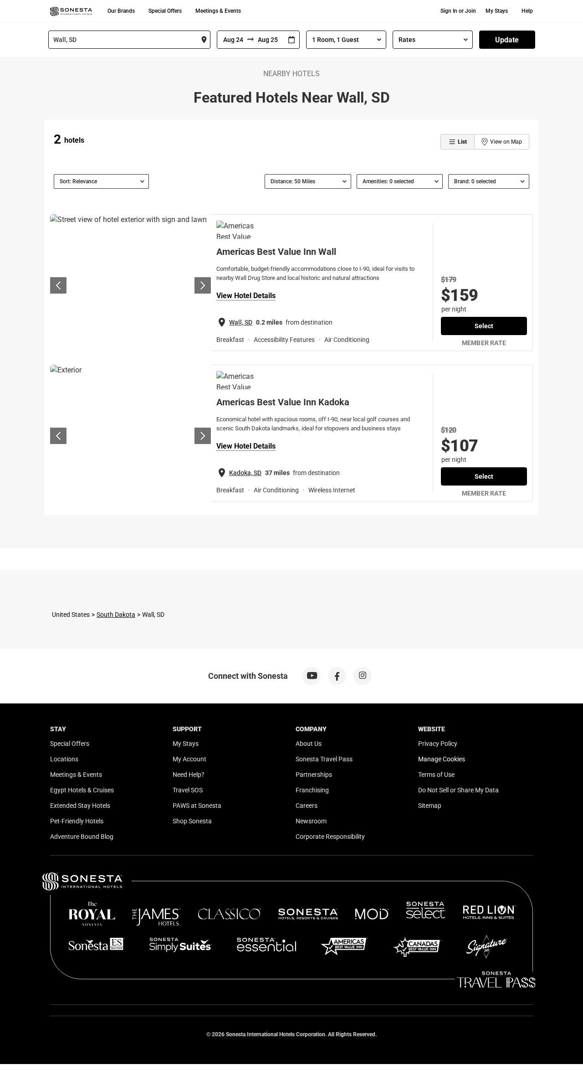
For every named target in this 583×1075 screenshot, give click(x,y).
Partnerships (314, 774)
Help (527, 11)
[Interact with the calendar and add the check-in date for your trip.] (291, 40)
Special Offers (165, 11)
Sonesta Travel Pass (324, 759)
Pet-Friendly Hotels (76, 821)
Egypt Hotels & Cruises (82, 790)
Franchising (312, 790)
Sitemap (429, 805)
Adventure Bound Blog (81, 836)
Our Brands (121, 11)
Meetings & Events (218, 11)
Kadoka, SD (245, 472)
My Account (189, 759)
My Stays (497, 11)
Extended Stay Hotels (80, 805)
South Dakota (116, 614)
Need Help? (189, 774)
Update (507, 40)
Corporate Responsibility (330, 836)
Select (484, 326)
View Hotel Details (246, 295)
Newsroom (311, 821)
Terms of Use (436, 774)
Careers (306, 805)
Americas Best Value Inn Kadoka (282, 402)
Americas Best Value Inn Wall (276, 251)
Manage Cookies (441, 759)
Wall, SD (240, 322)
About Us (309, 743)
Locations (64, 759)
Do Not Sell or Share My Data (458, 790)
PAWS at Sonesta (197, 805)
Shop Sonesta (192, 821)
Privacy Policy (437, 743)
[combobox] (129, 40)
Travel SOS (188, 790)
